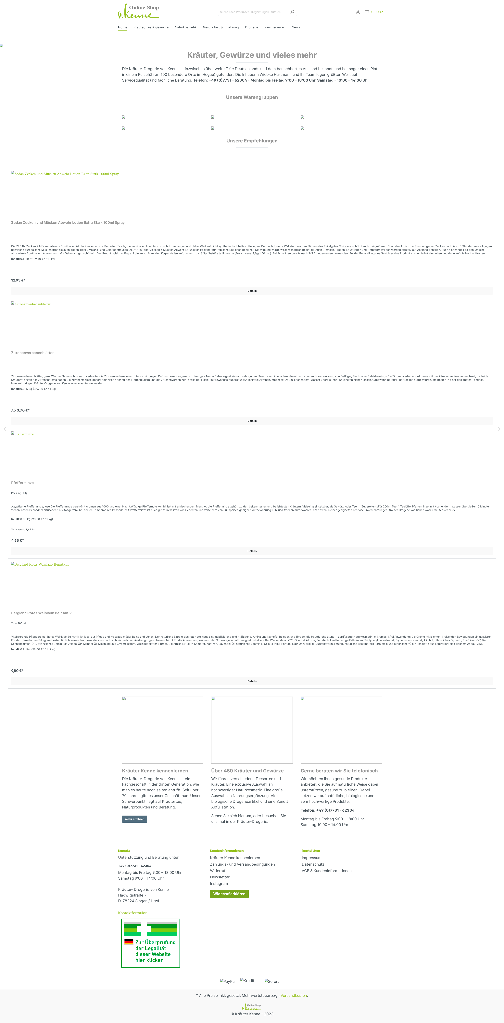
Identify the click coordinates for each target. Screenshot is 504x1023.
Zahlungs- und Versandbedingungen (242, 864)
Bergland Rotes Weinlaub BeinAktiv (41, 613)
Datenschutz (313, 864)
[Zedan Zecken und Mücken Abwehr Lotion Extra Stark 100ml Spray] (252, 191)
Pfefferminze (22, 483)
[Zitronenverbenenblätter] (252, 321)
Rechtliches (311, 851)
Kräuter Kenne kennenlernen (235, 857)
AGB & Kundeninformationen (327, 870)
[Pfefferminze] (252, 451)
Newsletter (220, 877)
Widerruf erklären (229, 893)
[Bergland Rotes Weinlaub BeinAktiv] (252, 581)
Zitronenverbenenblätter (32, 353)
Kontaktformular (132, 913)
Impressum (311, 857)
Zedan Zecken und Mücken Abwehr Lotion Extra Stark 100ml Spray (68, 222)
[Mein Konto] (357, 12)
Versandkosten (294, 995)
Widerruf (217, 870)
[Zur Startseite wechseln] (139, 11)
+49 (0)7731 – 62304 (134, 866)
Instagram (219, 883)
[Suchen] (292, 12)
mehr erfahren (135, 819)
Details (252, 290)
